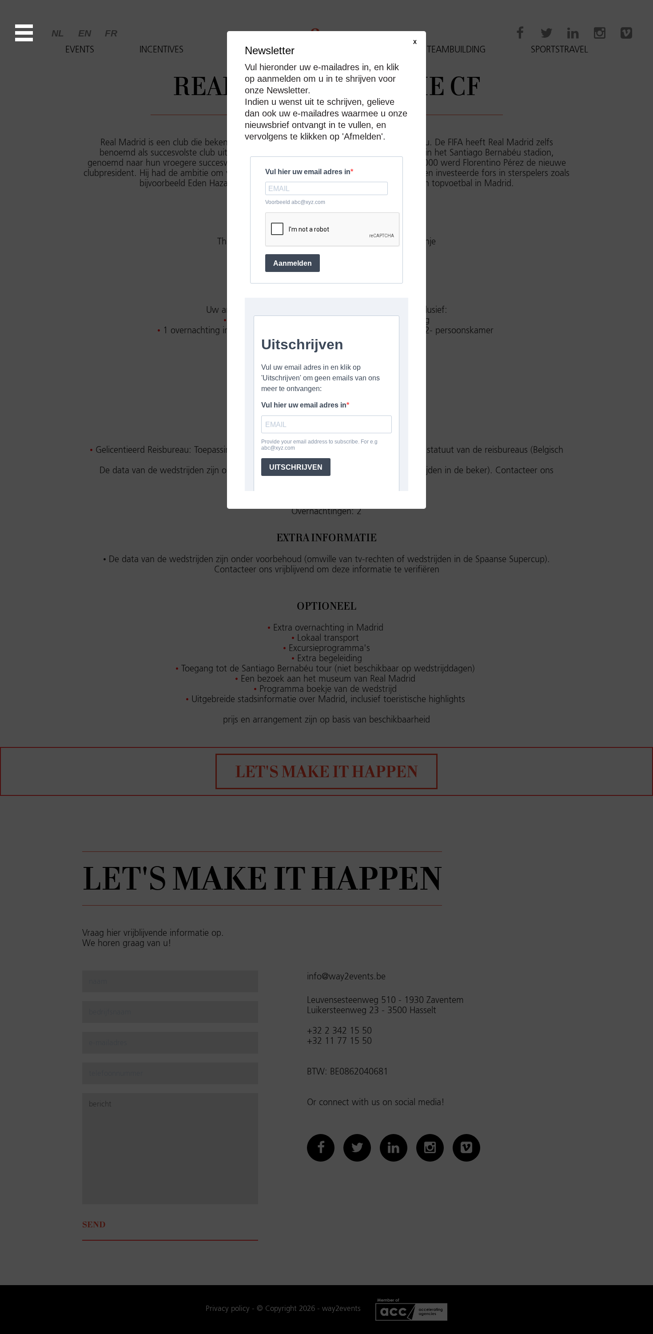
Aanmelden (292, 263)
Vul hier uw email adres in (307, 172)
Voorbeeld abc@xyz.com (295, 202)
